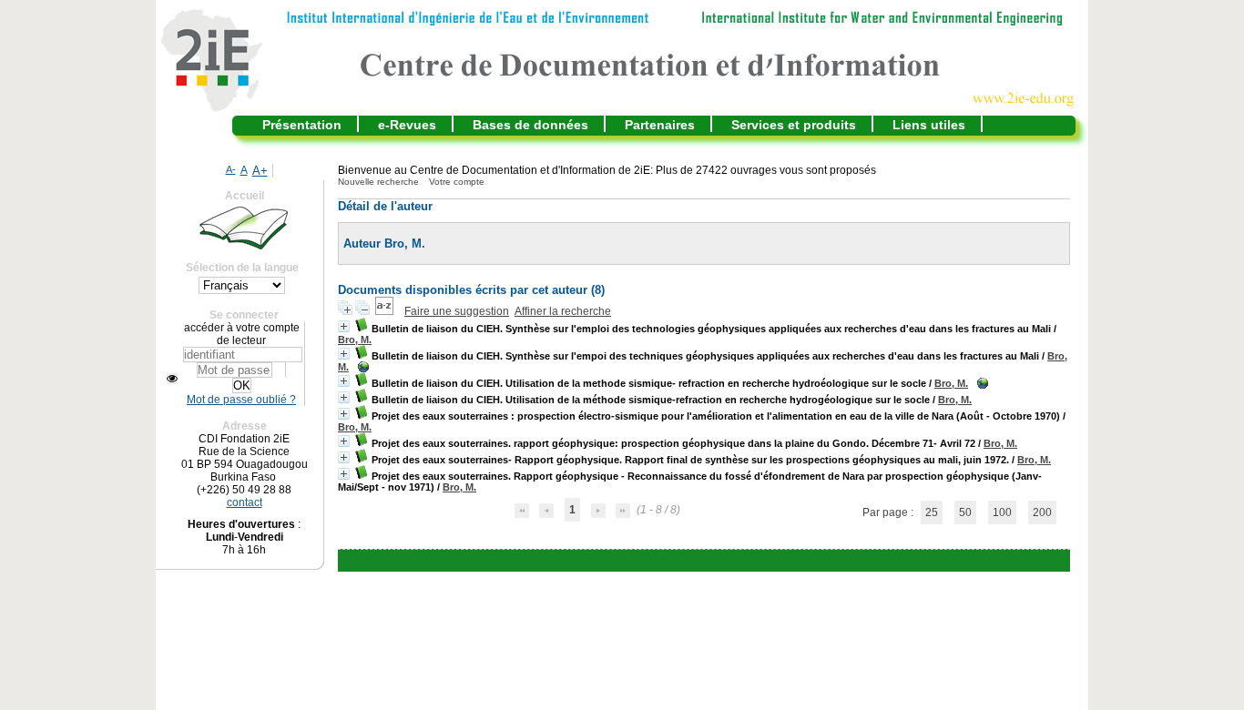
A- (231, 169)
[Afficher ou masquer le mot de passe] (172, 378)
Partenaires (660, 124)
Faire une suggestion (456, 311)
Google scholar (677, 560)
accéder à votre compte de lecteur (242, 334)
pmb (749, 560)
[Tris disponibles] (385, 311)
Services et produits (793, 124)
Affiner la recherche (563, 311)
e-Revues (407, 124)
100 (1002, 512)
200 (1042, 512)
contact (244, 502)
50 (965, 512)
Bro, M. (355, 339)
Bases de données (530, 124)
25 (931, 512)
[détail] (344, 326)
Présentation (302, 124)
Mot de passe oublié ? (241, 399)
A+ (260, 171)
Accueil (244, 195)
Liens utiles (928, 124)
